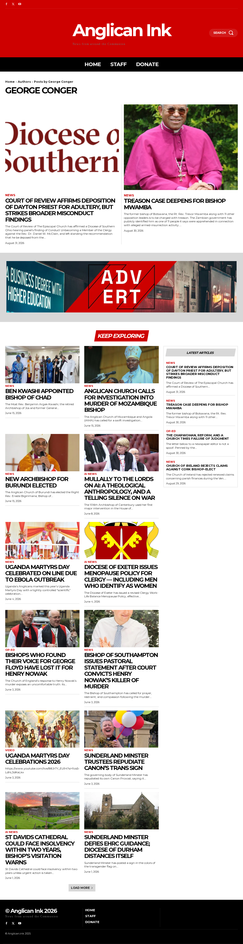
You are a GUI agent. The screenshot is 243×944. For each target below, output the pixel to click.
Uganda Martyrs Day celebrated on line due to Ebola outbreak (41, 573)
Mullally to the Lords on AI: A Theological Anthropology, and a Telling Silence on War (119, 488)
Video (9, 750)
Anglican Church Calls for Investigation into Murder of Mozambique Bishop (120, 400)
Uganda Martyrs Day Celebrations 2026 (37, 758)
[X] (13, 4)
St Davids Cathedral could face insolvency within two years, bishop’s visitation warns (39, 850)
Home (10, 81)
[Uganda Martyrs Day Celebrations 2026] (42, 729)
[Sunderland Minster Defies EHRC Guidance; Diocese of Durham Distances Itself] (121, 810)
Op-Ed (10, 650)
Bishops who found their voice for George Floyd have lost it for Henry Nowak (40, 664)
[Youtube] (20, 4)
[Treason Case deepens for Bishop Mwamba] (181, 147)
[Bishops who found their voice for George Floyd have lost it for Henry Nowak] (42, 628)
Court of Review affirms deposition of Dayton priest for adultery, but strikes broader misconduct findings (60, 210)
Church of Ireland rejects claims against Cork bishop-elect (197, 467)
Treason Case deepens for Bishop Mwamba (174, 203)
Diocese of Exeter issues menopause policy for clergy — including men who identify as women (120, 576)
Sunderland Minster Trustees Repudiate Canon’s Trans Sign (116, 762)
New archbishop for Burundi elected (36, 482)
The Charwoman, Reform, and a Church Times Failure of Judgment (197, 437)
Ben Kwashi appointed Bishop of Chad (39, 394)
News (10, 195)
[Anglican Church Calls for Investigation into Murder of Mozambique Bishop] (121, 364)
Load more (80, 888)
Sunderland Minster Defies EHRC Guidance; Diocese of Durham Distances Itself (117, 846)
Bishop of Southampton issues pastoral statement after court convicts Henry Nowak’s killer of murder (121, 671)
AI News (90, 474)
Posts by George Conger (53, 81)
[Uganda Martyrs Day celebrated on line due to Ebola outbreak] (42, 540)
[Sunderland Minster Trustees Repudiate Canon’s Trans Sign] (121, 729)
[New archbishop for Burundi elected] (42, 452)
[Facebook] (6, 4)
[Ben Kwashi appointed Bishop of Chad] (42, 364)
